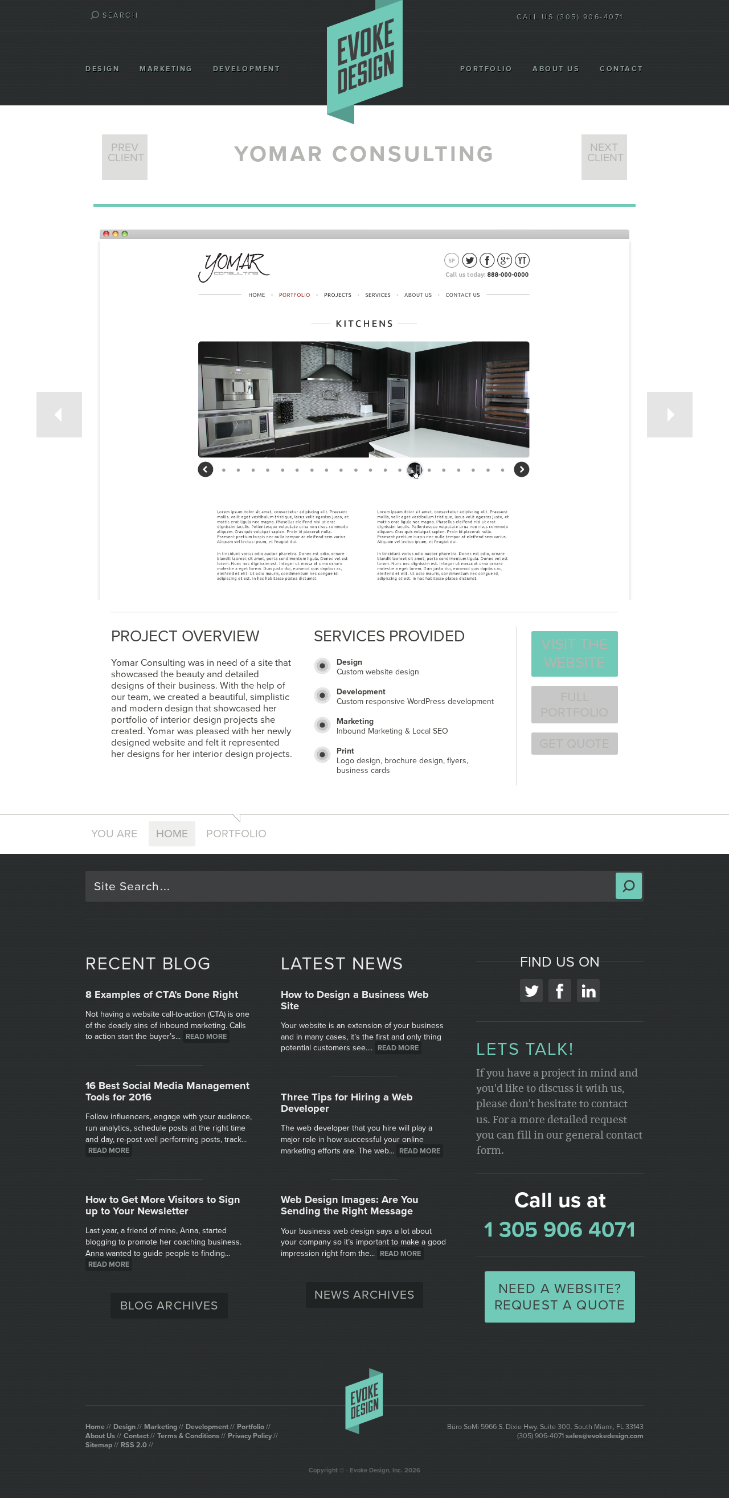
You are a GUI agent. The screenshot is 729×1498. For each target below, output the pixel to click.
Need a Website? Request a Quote (560, 1296)
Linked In (588, 990)
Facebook (559, 990)
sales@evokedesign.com (605, 1435)
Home (172, 834)
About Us (556, 68)
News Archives (364, 1295)
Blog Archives (169, 1306)
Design (102, 68)
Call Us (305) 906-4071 (570, 17)
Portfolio (486, 68)
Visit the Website (574, 654)
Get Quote (574, 743)
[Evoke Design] (365, 63)
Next (670, 414)
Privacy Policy (250, 1435)
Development (247, 68)
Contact (622, 68)
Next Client (605, 153)
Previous (59, 414)
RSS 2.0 (134, 1445)
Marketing (166, 68)
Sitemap (98, 1445)
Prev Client (126, 153)
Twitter (531, 990)
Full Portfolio (574, 704)
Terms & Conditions (188, 1435)
